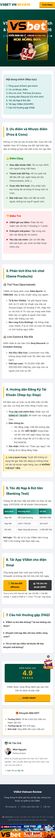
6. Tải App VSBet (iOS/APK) (20, 104)
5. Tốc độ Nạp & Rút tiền (18, 100)
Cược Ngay (47, 4)
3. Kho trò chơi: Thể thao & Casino (23, 93)
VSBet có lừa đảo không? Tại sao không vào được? (27, 624)
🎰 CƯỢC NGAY (27, 698)
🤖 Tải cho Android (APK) (40, 585)
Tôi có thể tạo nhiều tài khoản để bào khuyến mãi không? (23, 645)
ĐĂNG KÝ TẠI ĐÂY (18, 415)
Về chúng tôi (10, 807)
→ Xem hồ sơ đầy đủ (14, 770)
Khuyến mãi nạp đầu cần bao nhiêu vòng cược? (25, 635)
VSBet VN (15, 5)
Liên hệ (46, 807)
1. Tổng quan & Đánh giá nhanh (22, 86)
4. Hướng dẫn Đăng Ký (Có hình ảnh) (25, 96)
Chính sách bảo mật (30, 807)
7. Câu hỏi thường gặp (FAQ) (20, 107)
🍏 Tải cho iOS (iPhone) (14, 585)
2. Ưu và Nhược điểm (17, 89)
